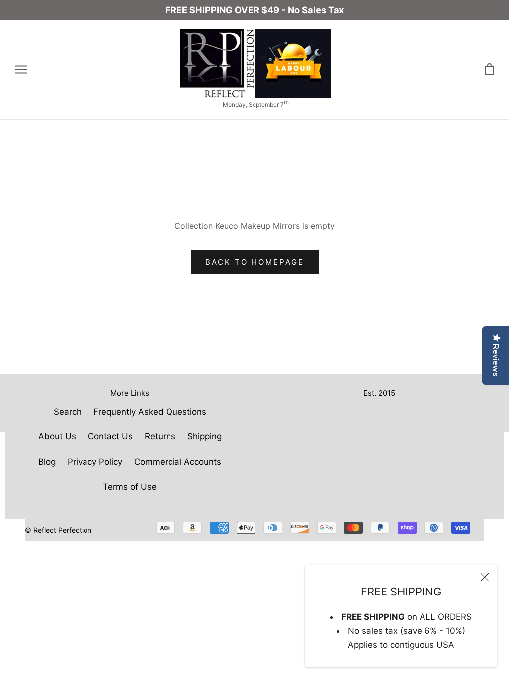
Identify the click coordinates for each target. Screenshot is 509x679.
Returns (160, 436)
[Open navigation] (21, 69)
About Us (57, 436)
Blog (47, 462)
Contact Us (110, 436)
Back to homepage (254, 262)
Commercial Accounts (177, 462)
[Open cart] (489, 69)
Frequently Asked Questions (149, 412)
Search (68, 412)
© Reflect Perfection (58, 530)
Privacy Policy (95, 462)
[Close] (484, 577)
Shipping (204, 436)
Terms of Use (130, 487)
